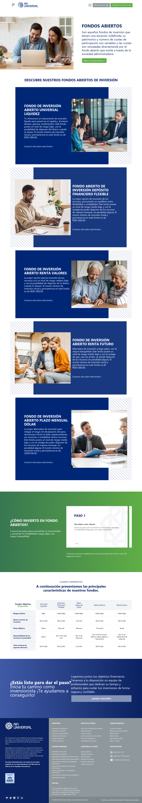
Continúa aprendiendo (88, 738)
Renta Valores (114, 733)
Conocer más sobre (38, 146)
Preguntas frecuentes (87, 762)
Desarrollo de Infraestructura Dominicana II (65, 759)
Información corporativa (59, 728)
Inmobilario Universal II (59, 754)
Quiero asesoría (86, 752)
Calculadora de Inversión (89, 741)
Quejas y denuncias (87, 764)
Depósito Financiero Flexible (118, 731)
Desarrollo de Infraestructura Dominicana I (65, 757)
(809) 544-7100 (118, 752)
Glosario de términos (87, 759)
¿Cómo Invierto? (86, 733)
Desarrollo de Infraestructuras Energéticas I (65, 775)
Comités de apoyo (58, 738)
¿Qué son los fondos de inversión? (92, 728)
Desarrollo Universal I (58, 777)
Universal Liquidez (115, 728)
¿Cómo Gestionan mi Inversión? (91, 736)
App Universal (85, 757)
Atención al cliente (87, 754)
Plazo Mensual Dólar (116, 738)
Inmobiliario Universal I (59, 752)
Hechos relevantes (58, 741)
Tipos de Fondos (86, 731)
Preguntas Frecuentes (122, 5)
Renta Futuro (114, 736)
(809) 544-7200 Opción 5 (121, 756)
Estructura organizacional (60, 733)
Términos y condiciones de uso (111, 800)
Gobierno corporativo (59, 731)
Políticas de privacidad (131, 800)
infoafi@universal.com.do (121, 760)
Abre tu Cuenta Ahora (94, 60)
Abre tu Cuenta (101, 5)
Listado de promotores (59, 736)
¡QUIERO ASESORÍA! (101, 698)
